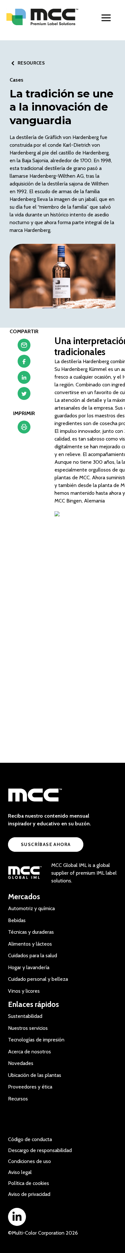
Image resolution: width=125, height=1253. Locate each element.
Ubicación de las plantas (34, 1075)
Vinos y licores (24, 991)
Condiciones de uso (29, 1161)
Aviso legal (20, 1172)
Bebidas (17, 920)
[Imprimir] (24, 429)
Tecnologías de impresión (36, 1040)
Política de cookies (28, 1183)
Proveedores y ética (30, 1087)
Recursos (18, 1099)
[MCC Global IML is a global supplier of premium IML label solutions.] (25, 873)
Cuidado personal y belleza (38, 979)
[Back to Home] (42, 17)
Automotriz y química (31, 908)
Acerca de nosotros (29, 1052)
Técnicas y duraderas (31, 932)
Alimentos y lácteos (30, 944)
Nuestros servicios (28, 1028)
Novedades (20, 1063)
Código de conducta (30, 1139)
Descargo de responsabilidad (40, 1150)
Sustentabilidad (25, 1016)
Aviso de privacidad (29, 1194)
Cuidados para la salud (32, 955)
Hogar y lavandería (28, 967)
